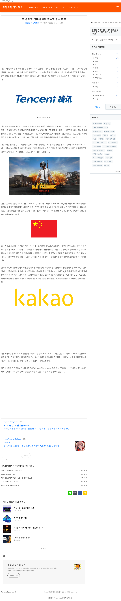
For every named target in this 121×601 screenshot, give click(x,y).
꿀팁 (106, 71)
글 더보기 (44, 548)
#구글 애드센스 (97, 154)
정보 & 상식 (105, 54)
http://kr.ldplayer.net (11, 422)
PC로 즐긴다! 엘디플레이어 (17, 425)
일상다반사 (73, 7)
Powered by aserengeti (8, 592)
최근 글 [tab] (97, 107)
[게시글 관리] (16, 459)
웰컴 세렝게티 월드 (12, 7)
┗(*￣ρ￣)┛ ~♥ (6, 1)
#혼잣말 (101, 139)
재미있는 (106, 75)
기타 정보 (106, 78)
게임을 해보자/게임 (32, 23)
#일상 (94, 139)
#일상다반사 (108, 161)
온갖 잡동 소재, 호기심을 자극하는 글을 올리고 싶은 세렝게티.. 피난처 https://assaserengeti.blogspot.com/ (33, 569)
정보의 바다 (47, 7)
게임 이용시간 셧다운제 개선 (11, 471)
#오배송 (109, 150)
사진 (106, 99)
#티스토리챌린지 (98, 158)
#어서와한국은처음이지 (100, 127)
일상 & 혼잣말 (106, 95)
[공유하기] (11, 459)
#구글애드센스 (97, 131)
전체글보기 (34, 7)
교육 (106, 68)
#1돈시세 (113, 135)
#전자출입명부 (97, 161)
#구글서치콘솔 (97, 165)
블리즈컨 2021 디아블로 (10, 485)
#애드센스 (109, 158)
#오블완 (107, 154)
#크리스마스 (97, 146)
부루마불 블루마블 (8, 474)
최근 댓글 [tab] (113, 107)
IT (106, 65)
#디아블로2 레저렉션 (109, 146)
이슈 (106, 61)
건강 (106, 58)
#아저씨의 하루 (113, 143)
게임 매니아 (60, 7)
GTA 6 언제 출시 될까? (9, 482)
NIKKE (7, 442)
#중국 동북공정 (110, 139)
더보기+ (117, 172)
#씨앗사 (106, 165)
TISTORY (66, 598)
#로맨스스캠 (97, 135)
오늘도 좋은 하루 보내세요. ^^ (105, 40)
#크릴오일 (107, 124)
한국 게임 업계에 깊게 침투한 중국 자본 (44, 19)
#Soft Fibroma (97, 124)
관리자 (71, 598)
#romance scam (109, 131)
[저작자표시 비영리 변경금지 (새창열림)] (84, 456)
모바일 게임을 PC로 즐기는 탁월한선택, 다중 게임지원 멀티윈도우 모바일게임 (36, 429)
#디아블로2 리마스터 (99, 143)
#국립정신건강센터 (99, 150)
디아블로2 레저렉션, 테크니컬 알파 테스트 (16, 478)
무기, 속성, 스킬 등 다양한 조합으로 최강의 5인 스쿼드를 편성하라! (31, 446)
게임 (16, 466)
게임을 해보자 (7, 466)
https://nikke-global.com (12, 439)
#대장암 (105, 135)
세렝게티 (44, 23)
